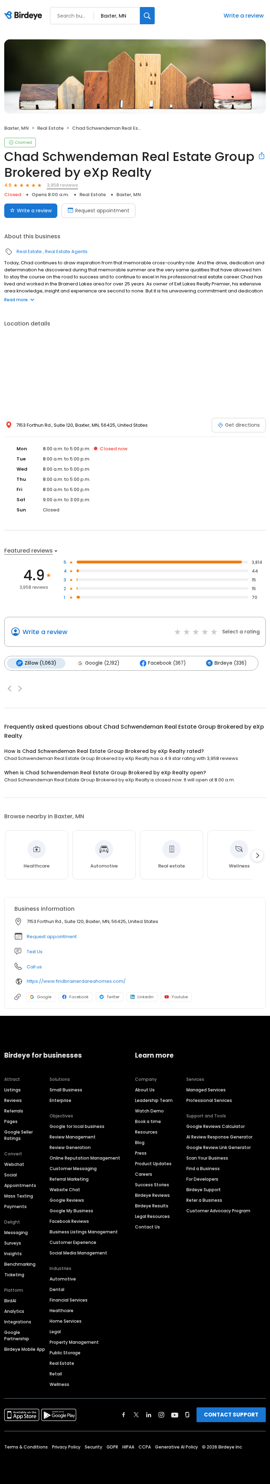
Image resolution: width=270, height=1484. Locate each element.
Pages (11, 1121)
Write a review (244, 16)
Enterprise (60, 1100)
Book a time (148, 1121)
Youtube (180, 997)
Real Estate (50, 128)
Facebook (79, 997)
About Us (145, 1090)
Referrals (13, 1111)
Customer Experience (73, 1242)
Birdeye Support (203, 1190)
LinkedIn (145, 997)
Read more (16, 300)
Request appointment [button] (52, 936)
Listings (12, 1090)
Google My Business (71, 1211)
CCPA (145, 1447)
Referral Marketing (69, 1179)
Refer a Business (204, 1200)
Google (44, 997)
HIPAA (128, 1447)
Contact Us (147, 1227)
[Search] (147, 15)
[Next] (257, 855)
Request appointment (102, 210)
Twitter (113, 997)
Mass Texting (18, 1196)
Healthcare (61, 1311)
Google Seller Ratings (18, 1135)
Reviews (13, 1100)
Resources (146, 1132)
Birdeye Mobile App (24, 1349)
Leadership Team (154, 1100)
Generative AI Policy (176, 1447)
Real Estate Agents (66, 251)
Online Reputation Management (85, 1158)
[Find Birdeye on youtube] (174, 1414)
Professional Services (209, 1100)
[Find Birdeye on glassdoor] (187, 1414)
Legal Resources (152, 1216)
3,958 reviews (62, 185)
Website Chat (65, 1190)
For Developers (202, 1179)
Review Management (73, 1137)
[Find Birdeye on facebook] (124, 1414)
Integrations (17, 1322)
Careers (143, 1174)
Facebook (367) (167, 663)
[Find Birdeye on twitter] (136, 1414)
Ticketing (14, 1275)
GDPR (112, 1447)
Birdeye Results (151, 1206)
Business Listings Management (84, 1232)
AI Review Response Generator (219, 1137)
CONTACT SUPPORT (231, 1414)
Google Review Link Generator (218, 1147)
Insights (13, 1254)
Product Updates (153, 1164)
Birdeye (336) (230, 663)
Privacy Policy (66, 1447)
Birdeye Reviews (152, 1195)
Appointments (20, 1185)
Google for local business (77, 1126)
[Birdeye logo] (24, 16)
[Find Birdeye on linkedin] (149, 1414)
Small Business (66, 1090)
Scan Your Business (207, 1158)
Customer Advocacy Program (218, 1211)
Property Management (74, 1342)
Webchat (14, 1164)
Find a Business (203, 1169)
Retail (56, 1374)
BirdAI (10, 1301)
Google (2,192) (102, 663)
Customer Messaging (73, 1169)
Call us (34, 966)
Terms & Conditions (26, 1447)
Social (10, 1175)
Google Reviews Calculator (215, 1126)
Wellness (59, 1384)
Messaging (16, 1232)
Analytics (14, 1311)
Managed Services (206, 1090)
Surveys (12, 1243)
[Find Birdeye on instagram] (161, 1414)
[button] (9, 688)
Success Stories (152, 1185)
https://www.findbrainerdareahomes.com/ (76, 981)
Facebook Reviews (69, 1221)
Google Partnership (16, 1335)
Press (141, 1153)
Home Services (66, 1321)
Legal (55, 1332)
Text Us (35, 951)
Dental (57, 1289)
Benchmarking (20, 1264)
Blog (139, 1143)
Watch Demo (149, 1111)
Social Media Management (78, 1253)
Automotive (63, 1279)
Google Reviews (67, 1200)
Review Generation (70, 1147)
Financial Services (69, 1300)
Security (93, 1447)
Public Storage (65, 1353)
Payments (15, 1206)
